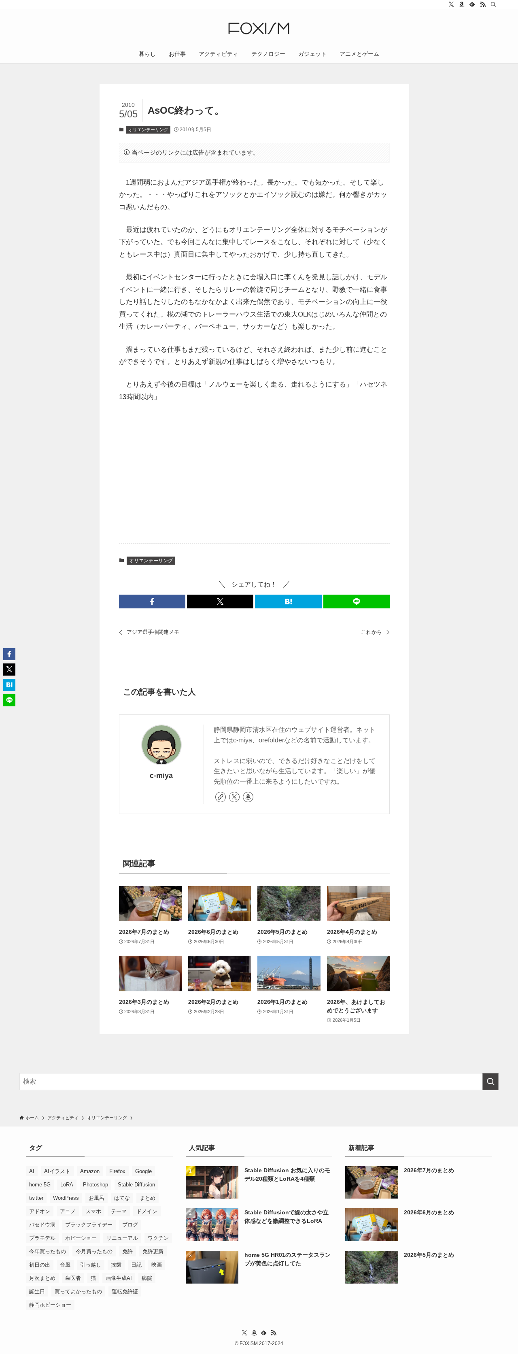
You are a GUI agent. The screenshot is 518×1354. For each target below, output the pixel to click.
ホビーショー (81, 1238)
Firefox (117, 1171)
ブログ (130, 1225)
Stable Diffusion (136, 1185)
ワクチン (158, 1238)
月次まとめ (42, 1278)
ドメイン (146, 1211)
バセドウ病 (42, 1225)
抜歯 (116, 1265)
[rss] (483, 4)
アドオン (39, 1211)
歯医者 (73, 1278)
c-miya (161, 776)
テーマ (119, 1211)
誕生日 (37, 1291)
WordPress (66, 1198)
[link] (220, 797)
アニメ (68, 1211)
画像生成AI (119, 1278)
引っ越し (90, 1265)
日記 (136, 1265)
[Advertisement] (254, 473)
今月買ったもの (94, 1251)
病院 (147, 1278)
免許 (127, 1251)
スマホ (93, 1211)
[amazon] (461, 4)
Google (143, 1171)
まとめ (147, 1198)
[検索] (493, 4)
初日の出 (39, 1265)
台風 (65, 1265)
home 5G (40, 1185)
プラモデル (42, 1238)
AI (31, 1171)
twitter (36, 1198)
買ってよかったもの (78, 1291)
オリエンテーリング (148, 129)
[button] (152, 601)
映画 (156, 1265)
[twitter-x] (451, 4)
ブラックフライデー (89, 1225)
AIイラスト (57, 1171)
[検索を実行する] (490, 1081)
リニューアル (122, 1238)
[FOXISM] (259, 28)
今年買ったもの (47, 1251)
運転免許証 (125, 1291)
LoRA (66, 1185)
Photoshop (95, 1185)
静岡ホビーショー (50, 1305)
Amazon (90, 1171)
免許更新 (152, 1251)
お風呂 (96, 1198)
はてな (122, 1198)
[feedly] (472, 4)
